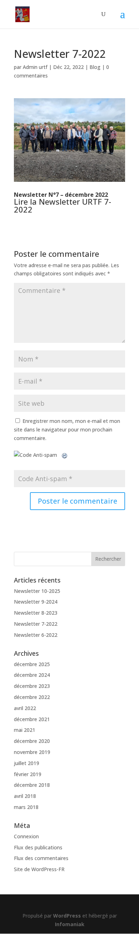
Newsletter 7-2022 (35, 623)
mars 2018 (26, 807)
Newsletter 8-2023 (35, 612)
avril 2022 (25, 708)
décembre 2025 (32, 664)
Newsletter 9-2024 (35, 601)
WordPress (67, 915)
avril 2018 (25, 796)
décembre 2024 (32, 674)
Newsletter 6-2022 (35, 634)
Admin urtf (35, 67)
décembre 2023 (32, 686)
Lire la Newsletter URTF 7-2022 (62, 205)
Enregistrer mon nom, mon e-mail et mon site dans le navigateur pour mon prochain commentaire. (67, 429)
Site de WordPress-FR (39, 869)
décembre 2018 (32, 784)
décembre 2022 (32, 697)
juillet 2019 (26, 763)
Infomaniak (69, 924)
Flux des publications (38, 847)
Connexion (26, 836)
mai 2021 (24, 729)
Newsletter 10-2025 (37, 591)
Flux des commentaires (41, 858)
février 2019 (27, 774)
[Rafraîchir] (65, 454)
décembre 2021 (32, 719)
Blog (95, 67)
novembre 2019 (32, 752)
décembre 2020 (32, 741)
